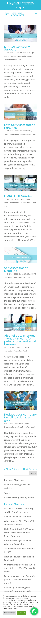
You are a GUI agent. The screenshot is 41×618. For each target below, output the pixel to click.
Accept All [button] (22, 613)
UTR (5, 206)
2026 (17, 53)
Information (26, 56)
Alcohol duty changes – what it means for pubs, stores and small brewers (20, 340)
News (16, 351)
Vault (25, 351)
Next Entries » (30, 469)
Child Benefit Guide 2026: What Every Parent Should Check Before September (19, 532)
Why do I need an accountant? (18, 516)
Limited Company (10, 59)
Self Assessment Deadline (16, 269)
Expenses (7, 427)
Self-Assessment (26, 134)
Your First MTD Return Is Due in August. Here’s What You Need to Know (20, 568)
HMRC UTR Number (18, 196)
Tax (19, 59)
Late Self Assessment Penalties (19, 126)
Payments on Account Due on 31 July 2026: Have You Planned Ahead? (20, 579)
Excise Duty (20, 347)
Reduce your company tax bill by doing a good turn (20, 417)
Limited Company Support (17, 48)
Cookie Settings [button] (9, 613)
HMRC (19, 56)
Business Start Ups (27, 53)
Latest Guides (14, 480)
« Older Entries (11, 469)
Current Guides (10, 56)
